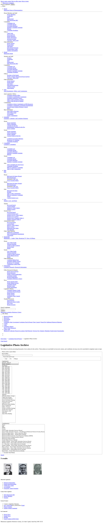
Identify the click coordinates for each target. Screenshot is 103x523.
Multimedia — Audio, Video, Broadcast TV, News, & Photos (19, 238)
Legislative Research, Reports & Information (15, 267)
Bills (5, 170)
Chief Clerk (10, 33)
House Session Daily (12, 281)
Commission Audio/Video (13, 264)
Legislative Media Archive (14, 261)
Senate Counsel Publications (14, 274)
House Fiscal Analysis (12, 271)
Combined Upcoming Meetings (15, 138)
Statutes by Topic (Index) (13, 208)
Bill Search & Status (12, 190)
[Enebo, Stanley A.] (10, 364)
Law (5, 199)
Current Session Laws (12, 198)
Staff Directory (29, 331)
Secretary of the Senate (13, 75)
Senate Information (12, 287)
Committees (7, 143)
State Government (14, 322)
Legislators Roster (11, 284)
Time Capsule (36, 322)
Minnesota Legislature (8, 3)
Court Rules (10, 235)
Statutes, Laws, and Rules (10, 200)
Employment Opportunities (57, 331)
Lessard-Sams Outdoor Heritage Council (17, 107)
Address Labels (11, 86)
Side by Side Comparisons (14, 169)
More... (9, 108)
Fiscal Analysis (11, 34)
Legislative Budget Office (13, 95)
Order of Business (11, 124)
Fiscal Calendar (11, 128)
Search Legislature (5, 4)
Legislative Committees (10, 144)
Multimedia (7, 237)
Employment (10, 19)
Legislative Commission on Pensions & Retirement (20, 105)
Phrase (16, 358)
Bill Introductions (11, 177)
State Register (10, 229)
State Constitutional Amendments (15, 234)
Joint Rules (10, 46)
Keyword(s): (5, 353)
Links (5, 325)
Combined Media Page (13, 260)
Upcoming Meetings (12, 26)
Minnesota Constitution (13, 232)
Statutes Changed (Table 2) (14, 219)
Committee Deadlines (12, 30)
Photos (9, 248)
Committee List (11, 23)
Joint (5, 89)
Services (35, 331)
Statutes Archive (11, 209)
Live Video (10, 242)
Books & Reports (8, 316)
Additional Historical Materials (54, 322)
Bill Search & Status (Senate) (14, 183)
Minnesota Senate (8, 53)
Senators (9, 58)
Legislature (6, 322)
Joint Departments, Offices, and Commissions (15, 91)
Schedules (6, 117)
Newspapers (7, 319)
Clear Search (4, 341)
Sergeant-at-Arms (11, 39)
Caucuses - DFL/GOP (12, 40)
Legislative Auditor (12, 276)
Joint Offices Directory (13, 111)
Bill (14, 179)
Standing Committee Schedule (14, 27)
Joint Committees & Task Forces (15, 164)
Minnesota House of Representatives (13, 10)
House (5, 8)
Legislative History (9, 326)
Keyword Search (11, 205)
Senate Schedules (11, 131)
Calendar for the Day (12, 125)
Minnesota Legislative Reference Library (11, 312)
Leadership (10, 16)
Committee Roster (11, 24)
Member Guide (11, 286)
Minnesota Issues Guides (13, 302)
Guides (5, 323)
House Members (11, 14)
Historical (6, 320)
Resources (13, 328)
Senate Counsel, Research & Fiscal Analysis (18, 76)
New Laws (10, 303)
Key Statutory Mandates (44, 331)
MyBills (9, 192)
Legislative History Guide (13, 290)
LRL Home (4, 338)
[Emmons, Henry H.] (10, 362)
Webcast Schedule (11, 244)
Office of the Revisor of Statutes (15, 101)
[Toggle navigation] (1, 6)
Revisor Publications (12, 277)
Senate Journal (10, 81)
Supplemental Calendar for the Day (16, 127)
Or (10, 358)
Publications (7, 265)
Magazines (6, 318)
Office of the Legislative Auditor (15, 99)
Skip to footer (25, 1)
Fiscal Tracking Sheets (13, 180)
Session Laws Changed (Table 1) (15, 218)
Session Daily (10, 247)
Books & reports (11, 304)
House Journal (10, 43)
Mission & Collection (9, 331)
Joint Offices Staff (11, 112)
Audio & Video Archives (13, 245)
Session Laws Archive (12, 216)
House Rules (10, 45)
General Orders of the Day (14, 136)
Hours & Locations (20, 331)
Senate (5, 52)
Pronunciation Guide (12, 49)
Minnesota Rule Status (13, 228)
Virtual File (43, 322)
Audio (14, 242)
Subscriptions (10, 88)
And (6, 358)
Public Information (12, 37)
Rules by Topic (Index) (13, 225)
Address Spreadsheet (12, 50)
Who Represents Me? (12, 20)
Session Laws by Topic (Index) (15, 215)
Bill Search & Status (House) (14, 176)
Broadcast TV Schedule (13, 140)
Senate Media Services (13, 255)
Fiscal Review (10, 300)
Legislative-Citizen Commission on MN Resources (20, 104)
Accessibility (10, 114)
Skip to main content (6, 1)
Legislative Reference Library (14, 98)
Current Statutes (11, 206)
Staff (8, 17)
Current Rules (10, 224)
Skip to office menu (16, 1)
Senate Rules (10, 82)
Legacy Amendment (12, 115)
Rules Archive (10, 226)
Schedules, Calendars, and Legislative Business (16, 118)
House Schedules (11, 123)
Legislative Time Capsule (13, 296)
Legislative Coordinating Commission (16, 97)
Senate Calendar (11, 134)
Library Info (7, 329)
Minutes (9, 29)
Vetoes (8, 196)
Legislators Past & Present (13, 291)
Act (17, 179)
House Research (11, 36)
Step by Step (7, 328)
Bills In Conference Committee (15, 167)
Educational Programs (12, 47)
